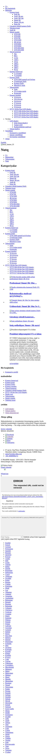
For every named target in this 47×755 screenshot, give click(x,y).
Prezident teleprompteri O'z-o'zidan (25, 334)
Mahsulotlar (9, 157)
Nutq (15, 89)
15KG (16, 60)
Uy (6, 6)
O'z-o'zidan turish (20, 91)
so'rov (12, 363)
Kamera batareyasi (16, 72)
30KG (16, 66)
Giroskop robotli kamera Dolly (20, 26)
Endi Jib (17, 14)
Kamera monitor (15, 95)
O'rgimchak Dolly (20, 81)
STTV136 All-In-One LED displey (26, 113)
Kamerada (17, 93)
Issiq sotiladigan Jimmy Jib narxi (25, 325)
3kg (15, 54)
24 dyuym (17, 101)
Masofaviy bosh (19, 85)
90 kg (16, 70)
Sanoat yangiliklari (16, 135)
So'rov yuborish (6, 429)
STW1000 (17, 40)
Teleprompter (14, 87)
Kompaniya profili (11, 372)
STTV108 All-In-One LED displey (26, 111)
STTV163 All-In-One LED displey (26, 115)
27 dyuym (17, 103)
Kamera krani (14, 12)
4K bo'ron (17, 42)
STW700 (17, 38)
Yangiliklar (9, 131)
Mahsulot (8, 10)
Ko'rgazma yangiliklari (17, 137)
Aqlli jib (12, 30)
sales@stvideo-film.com (13, 454)
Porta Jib (17, 24)
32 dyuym (17, 105)
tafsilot (16, 363)
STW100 (17, 34)
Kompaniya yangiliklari (18, 133)
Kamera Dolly (14, 77)
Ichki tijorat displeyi (21, 123)
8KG (15, 56)
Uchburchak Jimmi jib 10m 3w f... (25, 306)
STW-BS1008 (19, 50)
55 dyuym (17, 107)
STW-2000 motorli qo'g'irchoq (24, 79)
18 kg (16, 62)
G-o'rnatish (18, 73)
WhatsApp (4, 474)
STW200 (17, 36)
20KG (16, 64)
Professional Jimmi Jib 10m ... (23, 283)
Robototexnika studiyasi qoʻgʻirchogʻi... (20, 294)
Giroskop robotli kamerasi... (22, 317)
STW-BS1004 (19, 48)
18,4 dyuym (18, 99)
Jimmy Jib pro (19, 22)
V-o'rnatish (18, 75)
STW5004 (17, 46)
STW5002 (17, 44)
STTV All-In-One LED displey (20, 109)
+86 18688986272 (11, 456)
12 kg (16, 58)
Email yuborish (6, 467)
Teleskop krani (15, 28)
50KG (16, 68)
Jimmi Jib (17, 20)
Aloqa (7, 139)
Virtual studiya (15, 129)
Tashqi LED (18, 125)
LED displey (14, 121)
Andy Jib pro (18, 16)
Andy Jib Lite (19, 18)
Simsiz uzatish (14, 32)
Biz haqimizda (10, 8)
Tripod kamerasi (15, 52)
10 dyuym (17, 97)
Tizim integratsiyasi (12, 413)
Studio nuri (9, 394)
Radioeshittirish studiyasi (22, 127)
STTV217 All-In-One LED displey (26, 117)
